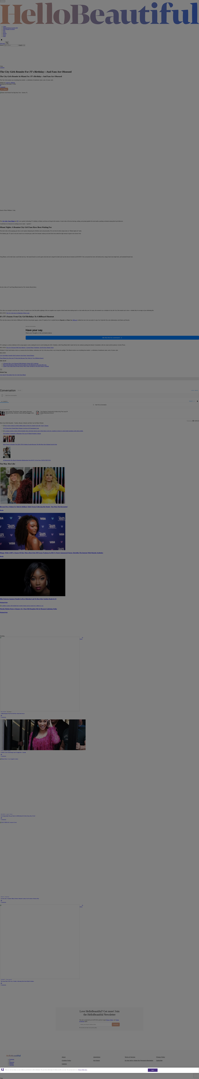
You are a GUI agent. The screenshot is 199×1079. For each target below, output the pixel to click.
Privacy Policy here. (82, 1069)
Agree (152, 1070)
